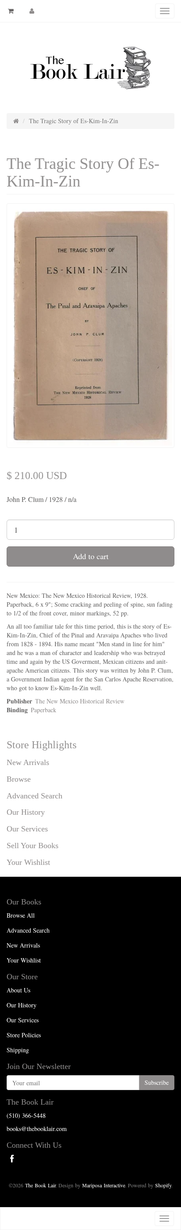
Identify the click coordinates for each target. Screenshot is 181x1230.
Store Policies (24, 1035)
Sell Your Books (32, 845)
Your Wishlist (28, 862)
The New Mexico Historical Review (79, 701)
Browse (19, 779)
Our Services (27, 828)
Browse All (21, 915)
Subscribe (157, 1082)
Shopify (163, 1185)
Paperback (43, 710)
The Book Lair (40, 1185)
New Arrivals (28, 762)
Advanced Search (34, 795)
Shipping (18, 1050)
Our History (26, 812)
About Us (18, 990)
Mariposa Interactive (103, 1185)
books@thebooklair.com (37, 1128)
